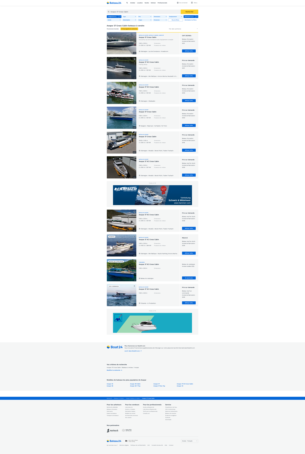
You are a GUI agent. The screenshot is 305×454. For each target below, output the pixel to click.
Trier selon (172, 28)
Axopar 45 (180, 386)
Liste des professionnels (149, 409)
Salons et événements (171, 411)
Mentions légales (124, 445)
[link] (120, 16)
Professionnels (162, 3)
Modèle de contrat (130, 413)
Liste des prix (129, 407)
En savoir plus (189, 278)
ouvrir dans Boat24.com (132, 351)
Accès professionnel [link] (148, 407)
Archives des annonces (131, 415)
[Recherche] (127, 3)
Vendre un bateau (130, 409)
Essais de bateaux (112, 413)
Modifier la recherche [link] (113, 370)
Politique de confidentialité (138, 445)
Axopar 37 (156, 384)
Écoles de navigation (170, 415)
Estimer (153, 3)
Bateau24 (109, 398)
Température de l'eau (171, 407)
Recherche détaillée (112, 407)
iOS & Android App (170, 409)
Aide (166, 445)
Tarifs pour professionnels (150, 411)
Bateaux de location (170, 413)
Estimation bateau (130, 411)
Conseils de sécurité (157, 445)
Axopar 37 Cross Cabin (147, 37)
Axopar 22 (110, 384)
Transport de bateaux (113, 415)
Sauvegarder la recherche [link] (130, 28)
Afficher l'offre (189, 51)
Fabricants (110, 411)
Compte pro (146, 413)
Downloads (168, 419)
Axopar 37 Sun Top (159, 386)
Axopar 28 (110, 386)
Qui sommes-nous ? (112, 445)
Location (140, 3)
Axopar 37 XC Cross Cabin (149, 62)
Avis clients (128, 417)
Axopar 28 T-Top (135, 386)
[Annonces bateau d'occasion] (114, 3)
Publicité (167, 417)
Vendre (147, 3)
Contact (171, 445)
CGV (148, 445)
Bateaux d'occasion (112, 409)
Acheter (132, 3)
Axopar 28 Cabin (135, 384)
